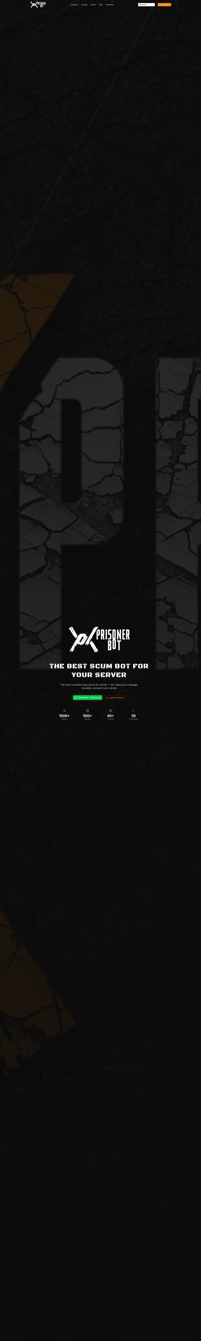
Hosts (93, 5)
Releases (110, 5)
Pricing (84, 5)
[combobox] (146, 4)
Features (74, 5)
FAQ (100, 5)
